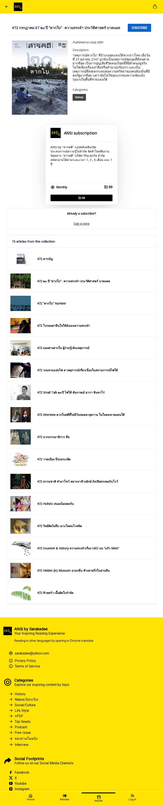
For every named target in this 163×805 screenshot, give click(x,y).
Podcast (21, 727)
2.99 (81, 198)
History (79, 97)
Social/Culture (25, 705)
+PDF (19, 716)
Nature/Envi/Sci (26, 700)
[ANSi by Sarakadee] (81, 7)
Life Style (22, 711)
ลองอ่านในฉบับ (26, 739)
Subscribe (139, 27)
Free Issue (23, 733)
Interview (21, 745)
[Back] (6, 7)
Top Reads (23, 722)
